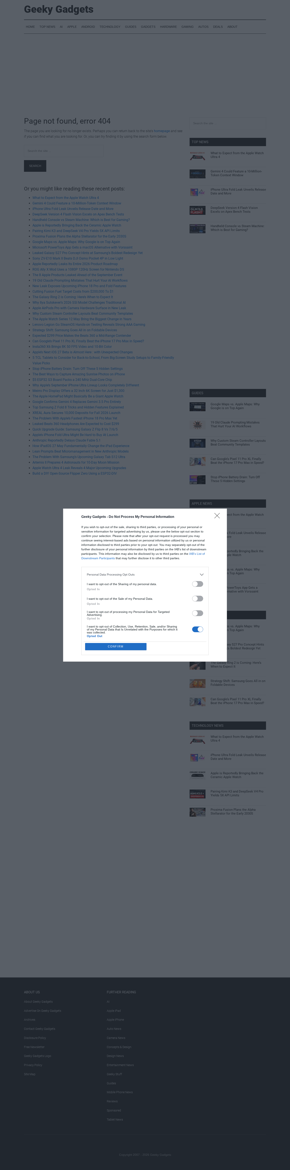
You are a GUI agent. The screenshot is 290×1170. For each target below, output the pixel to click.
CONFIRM (116, 646)
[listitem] (145, 574)
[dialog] (145, 585)
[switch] (197, 584)
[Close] (218, 517)
